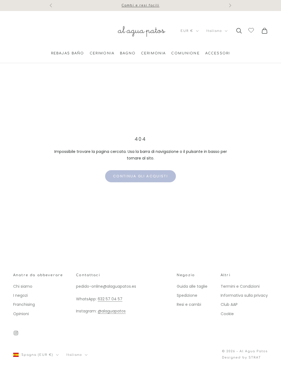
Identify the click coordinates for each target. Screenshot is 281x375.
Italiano (214, 31)
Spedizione (187, 295)
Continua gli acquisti (140, 176)
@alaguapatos (112, 311)
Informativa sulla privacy (244, 295)
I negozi (20, 295)
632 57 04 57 (110, 299)
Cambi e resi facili (140, 5)
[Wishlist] (252, 30)
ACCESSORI (217, 53)
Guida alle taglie (192, 286)
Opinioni (21, 314)
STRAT (255, 357)
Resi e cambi (189, 304)
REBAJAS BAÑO (67, 53)
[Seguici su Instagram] (16, 333)
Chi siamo (22, 286)
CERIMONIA (102, 53)
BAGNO (128, 53)
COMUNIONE (185, 53)
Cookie (227, 314)
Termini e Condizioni (240, 286)
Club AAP (229, 304)
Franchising (24, 304)
